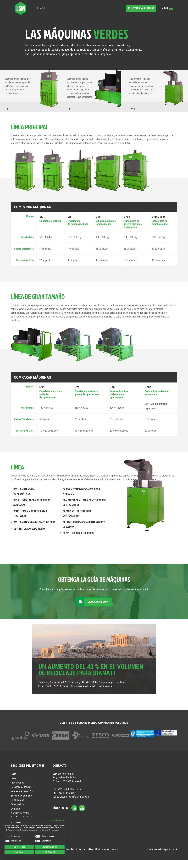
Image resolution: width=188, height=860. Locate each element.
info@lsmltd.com (80, 796)
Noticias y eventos (20, 813)
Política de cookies (84, 849)
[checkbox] (7, 836)
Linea (13, 778)
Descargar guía (98, 601)
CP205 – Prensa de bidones (78, 533)
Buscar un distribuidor (21, 795)
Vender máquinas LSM (22, 791)
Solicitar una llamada (141, 8)
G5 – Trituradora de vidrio (29, 528)
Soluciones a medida (21, 786)
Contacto (15, 808)
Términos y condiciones (106, 849)
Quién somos (17, 800)
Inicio (13, 773)
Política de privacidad (57, 820)
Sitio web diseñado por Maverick (162, 849)
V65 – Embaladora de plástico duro (34, 522)
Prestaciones (17, 782)
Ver (9, 109)
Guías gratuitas (18, 804)
